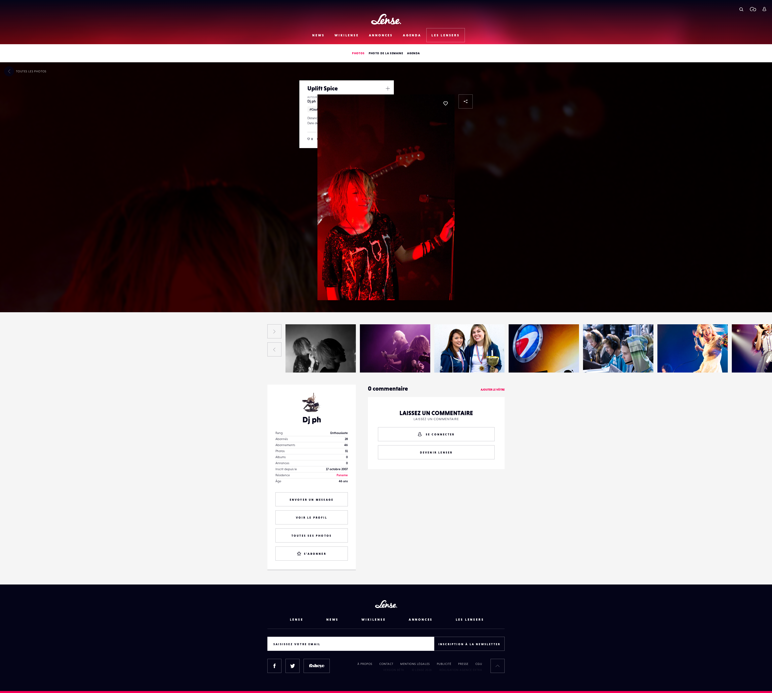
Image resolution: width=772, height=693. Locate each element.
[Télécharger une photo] (753, 9)
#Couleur (315, 109)
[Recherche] (741, 9)
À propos (364, 663)
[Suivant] (274, 331)
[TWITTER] (292, 666)
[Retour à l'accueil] (386, 19)
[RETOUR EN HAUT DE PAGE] (498, 666)
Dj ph (311, 101)
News (318, 35)
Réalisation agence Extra (460, 670)
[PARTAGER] (466, 101)
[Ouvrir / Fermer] (388, 88)
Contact (386, 663)
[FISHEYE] (317, 666)
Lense (296, 619)
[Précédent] (274, 349)
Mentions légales (415, 663)
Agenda (412, 35)
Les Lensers (445, 35)
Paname (342, 475)
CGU (478, 663)
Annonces (381, 35)
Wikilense (347, 35)
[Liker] (445, 103)
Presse (463, 663)
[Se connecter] (764, 9)
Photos (358, 53)
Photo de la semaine (386, 53)
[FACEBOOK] (274, 666)
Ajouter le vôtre (493, 389)
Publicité (444, 663)
